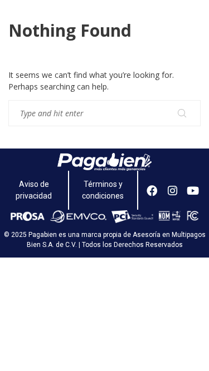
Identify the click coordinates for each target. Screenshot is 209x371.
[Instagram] (172, 190)
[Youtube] (192, 190)
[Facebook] (152, 190)
